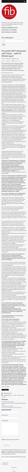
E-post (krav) (5, 420)
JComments (14, 467)
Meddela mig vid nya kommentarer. (10, 439)
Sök (3, 44)
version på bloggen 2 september (16, 169)
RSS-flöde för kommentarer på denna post (12, 407)
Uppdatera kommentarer (7, 406)
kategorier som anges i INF (20, 217)
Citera (3, 404)
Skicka (4, 463)
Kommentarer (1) (17, 61)
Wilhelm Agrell (21, 395)
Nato (11, 395)
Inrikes (10, 393)
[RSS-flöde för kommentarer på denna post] (8, 399)
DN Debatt (14, 167)
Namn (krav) (5, 415)
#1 (2, 401)
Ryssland (4, 397)
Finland (15, 395)
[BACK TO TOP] (14, 471)
